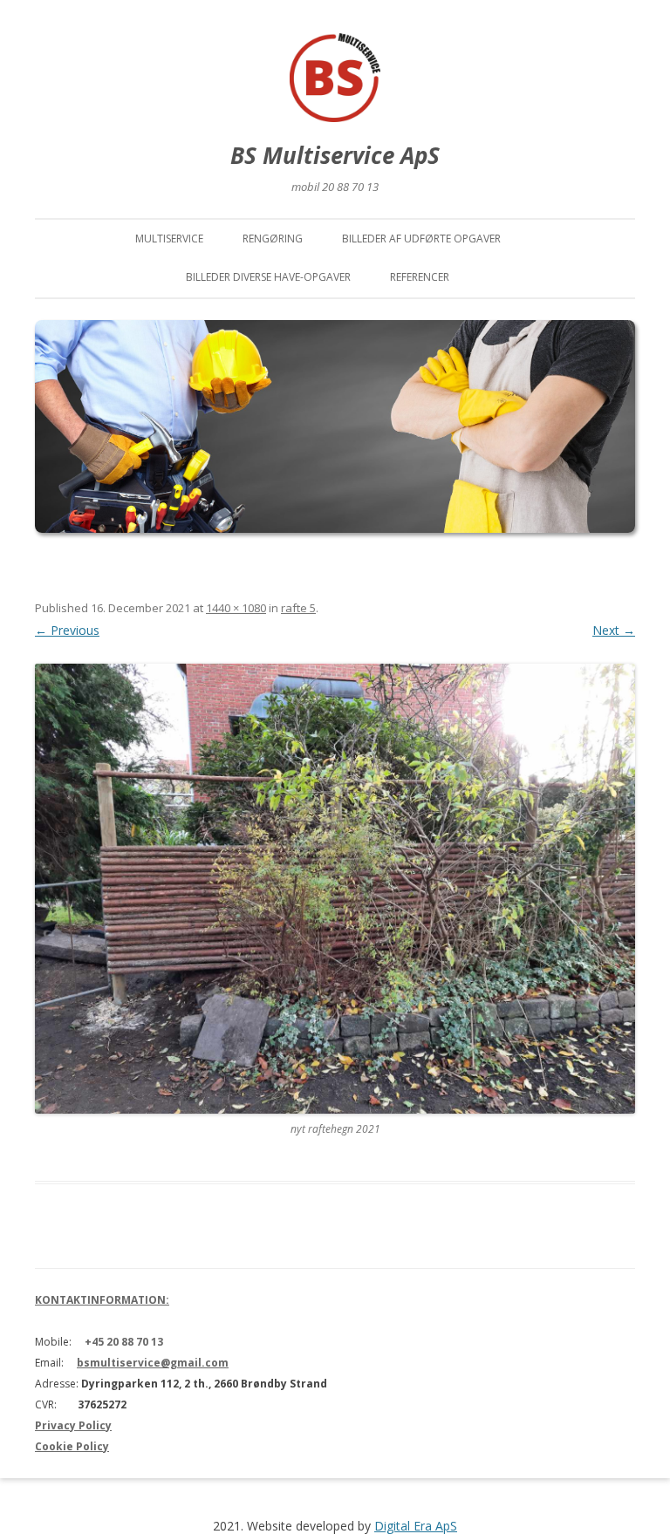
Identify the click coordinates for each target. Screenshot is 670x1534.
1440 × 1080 (236, 608)
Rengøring (273, 238)
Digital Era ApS (415, 1525)
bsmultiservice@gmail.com (153, 1362)
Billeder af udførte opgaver (421, 238)
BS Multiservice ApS (335, 155)
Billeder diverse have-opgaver (268, 276)
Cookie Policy (72, 1446)
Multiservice (169, 238)
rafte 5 (298, 608)
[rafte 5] (335, 889)
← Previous (67, 630)
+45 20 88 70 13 (124, 1341)
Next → (613, 630)
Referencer (419, 276)
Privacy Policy (73, 1425)
